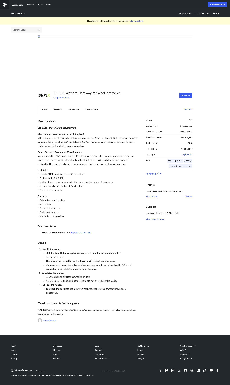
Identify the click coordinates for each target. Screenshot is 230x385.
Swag (141, 358)
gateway (187, 161)
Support (188, 109)
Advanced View (153, 173)
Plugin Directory (18, 13)
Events (140, 350)
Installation (73, 109)
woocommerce (185, 166)
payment (173, 166)
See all (189, 196)
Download (185, 95)
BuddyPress (186, 358)
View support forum (155, 219)
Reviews (58, 109)
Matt (183, 350)
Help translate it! (136, 21)
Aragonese (40, 371)
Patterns (56, 358)
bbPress (184, 354)
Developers (100, 354)
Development (91, 109)
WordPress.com (188, 346)
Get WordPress (217, 4)
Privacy (14, 358)
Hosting (14, 354)
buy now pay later (175, 161)
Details (44, 109)
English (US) (187, 154)
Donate (141, 354)
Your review (151, 196)
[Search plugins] (39, 30)
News (13, 350)
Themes (56, 350)
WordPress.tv (102, 358)
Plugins (56, 354)
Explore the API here (81, 232)
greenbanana (63, 97)
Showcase (57, 346)
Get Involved (143, 346)
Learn (97, 346)
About (13, 346)
